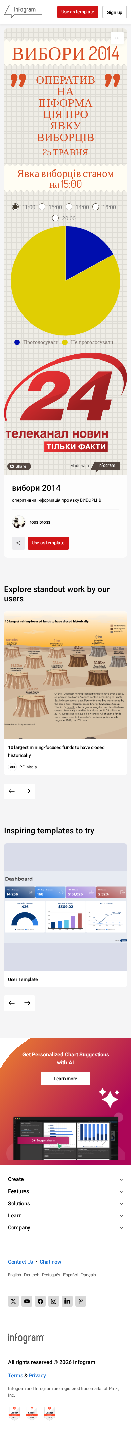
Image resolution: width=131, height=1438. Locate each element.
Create (16, 1179)
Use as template (78, 11)
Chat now (50, 1262)
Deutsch (31, 1274)
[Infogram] (23, 12)
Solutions (19, 1203)
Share (21, 466)
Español (70, 1274)
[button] (38, 342)
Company (19, 1227)
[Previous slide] (11, 791)
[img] (90, 253)
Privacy (37, 1375)
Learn (15, 1215)
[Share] (18, 543)
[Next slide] (27, 791)
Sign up (114, 12)
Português (51, 1274)
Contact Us (20, 1262)
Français (88, 1274)
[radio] (25, 207)
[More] (117, 38)
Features (18, 1191)
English (14, 1274)
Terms (15, 1375)
